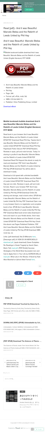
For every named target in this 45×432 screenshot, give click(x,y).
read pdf (15, 248)
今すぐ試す (29, 9)
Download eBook (9, 106)
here (34, 236)
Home (4, 15)
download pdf (8, 242)
